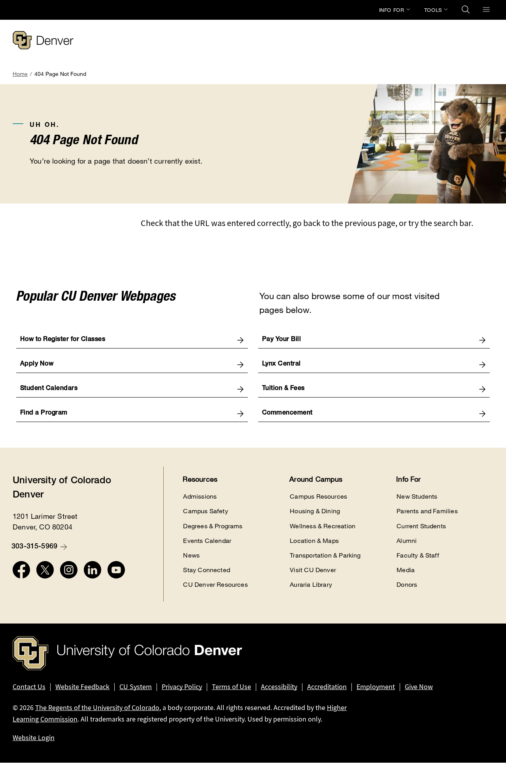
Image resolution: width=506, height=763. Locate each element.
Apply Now (37, 364)
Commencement (287, 413)
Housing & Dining (315, 511)
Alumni (406, 540)
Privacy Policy (182, 686)
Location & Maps (314, 540)
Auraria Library (311, 584)
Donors (406, 584)
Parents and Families (427, 511)
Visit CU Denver (313, 570)
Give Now (419, 686)
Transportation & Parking (325, 555)
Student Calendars (49, 389)
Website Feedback (82, 686)
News (191, 555)
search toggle (466, 9)
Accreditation (327, 686)
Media (405, 570)
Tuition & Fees (283, 389)
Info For (391, 10)
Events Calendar (207, 540)
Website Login (34, 737)
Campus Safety (205, 511)
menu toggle (486, 9)
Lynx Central (281, 364)
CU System (135, 686)
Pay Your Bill (281, 340)
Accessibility (279, 686)
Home (20, 73)
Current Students (421, 526)
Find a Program (44, 413)
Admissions (200, 496)
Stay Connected (206, 570)
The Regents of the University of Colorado (97, 707)
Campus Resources (318, 496)
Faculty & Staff (417, 555)
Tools (433, 10)
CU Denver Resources (215, 584)
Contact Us (29, 686)
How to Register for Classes (63, 340)
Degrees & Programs (212, 526)
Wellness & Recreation (322, 526)
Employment (376, 686)
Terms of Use (231, 686)
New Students (416, 496)
